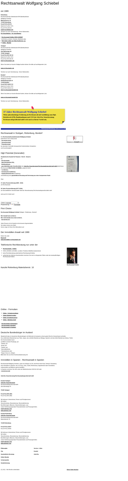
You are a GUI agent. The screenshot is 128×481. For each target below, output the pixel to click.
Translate (17, 204)
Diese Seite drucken (72, 469)
